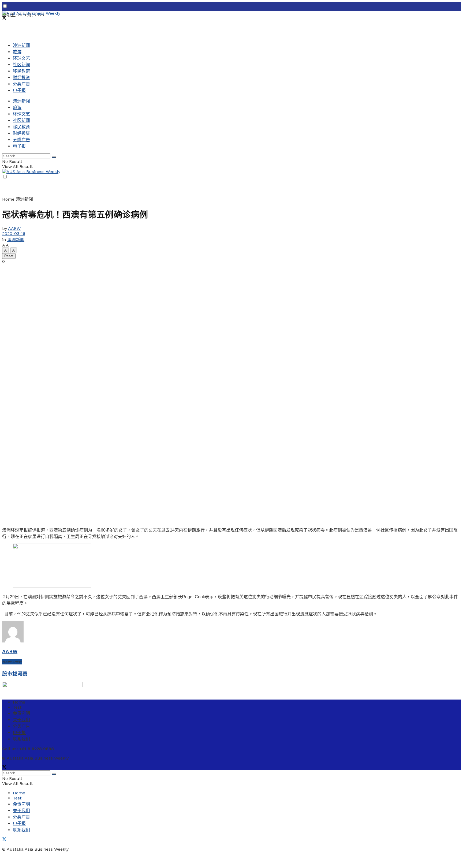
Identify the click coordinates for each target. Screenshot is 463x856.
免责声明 (21, 713)
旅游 (17, 51)
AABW (14, 228)
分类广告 (21, 84)
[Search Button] (54, 157)
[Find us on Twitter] (4, 18)
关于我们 (21, 719)
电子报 (19, 90)
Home (8, 199)
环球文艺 (21, 58)
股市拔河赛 (15, 674)
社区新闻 (21, 64)
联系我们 (21, 739)
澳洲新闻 (21, 45)
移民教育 (21, 71)
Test (17, 707)
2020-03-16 (13, 233)
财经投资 (21, 77)
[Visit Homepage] (31, 13)
